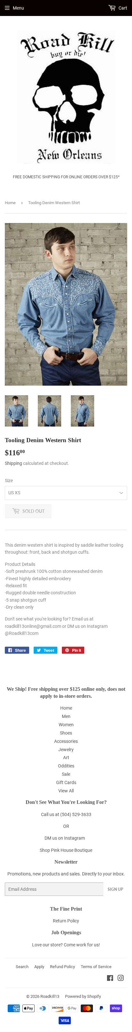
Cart (122, 8)
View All (66, 790)
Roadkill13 (49, 996)
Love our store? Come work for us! (66, 944)
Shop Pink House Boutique (66, 850)
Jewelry (66, 749)
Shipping (13, 463)
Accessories (66, 741)
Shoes (66, 732)
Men (66, 716)
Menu (18, 8)
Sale (66, 774)
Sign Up (115, 889)
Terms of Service (96, 966)
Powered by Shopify (83, 996)
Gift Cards (66, 782)
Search (22, 966)
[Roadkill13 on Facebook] (110, 979)
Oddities (66, 765)
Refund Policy (62, 966)
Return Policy (66, 920)
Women (66, 724)
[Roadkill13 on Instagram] (121, 979)
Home (10, 202)
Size (9, 480)
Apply (39, 966)
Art (66, 757)
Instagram (74, 838)
